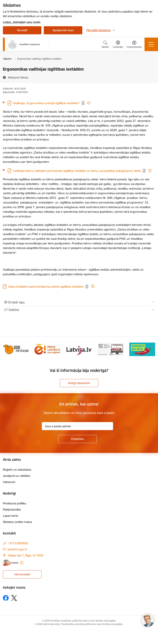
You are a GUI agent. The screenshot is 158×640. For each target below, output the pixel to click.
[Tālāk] (150, 349)
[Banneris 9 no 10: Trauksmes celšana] (111, 349)
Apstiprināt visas (63, 30)
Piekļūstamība (12, 509)
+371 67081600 (18, 543)
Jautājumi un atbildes (16, 476)
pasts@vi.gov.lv (17, 549)
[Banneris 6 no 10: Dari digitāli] (16, 349)
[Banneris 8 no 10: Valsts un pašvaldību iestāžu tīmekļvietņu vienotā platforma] (79, 349)
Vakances (9, 482)
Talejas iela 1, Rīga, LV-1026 (25, 555)
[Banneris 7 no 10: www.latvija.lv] (47, 349)
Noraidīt (22, 30)
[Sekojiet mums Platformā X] (14, 598)
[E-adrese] (10, 563)
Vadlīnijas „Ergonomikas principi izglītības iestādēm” (46, 103)
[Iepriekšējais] (8, 349)
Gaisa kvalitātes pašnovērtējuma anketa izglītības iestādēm (46, 286)
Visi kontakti (22, 574)
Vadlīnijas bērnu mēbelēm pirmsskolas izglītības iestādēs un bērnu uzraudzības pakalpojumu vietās (77, 171)
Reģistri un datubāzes (17, 469)
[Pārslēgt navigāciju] (151, 44)
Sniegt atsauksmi (79, 383)
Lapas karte (10, 516)
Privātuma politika (14, 503)
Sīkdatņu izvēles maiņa (17, 522)
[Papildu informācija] (88, 102)
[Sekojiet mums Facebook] (6, 598)
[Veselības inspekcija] (24, 44)
